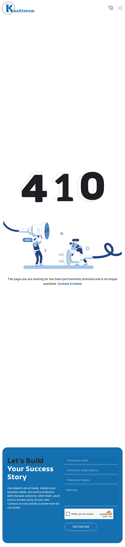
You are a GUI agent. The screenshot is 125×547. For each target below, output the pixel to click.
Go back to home (70, 283)
